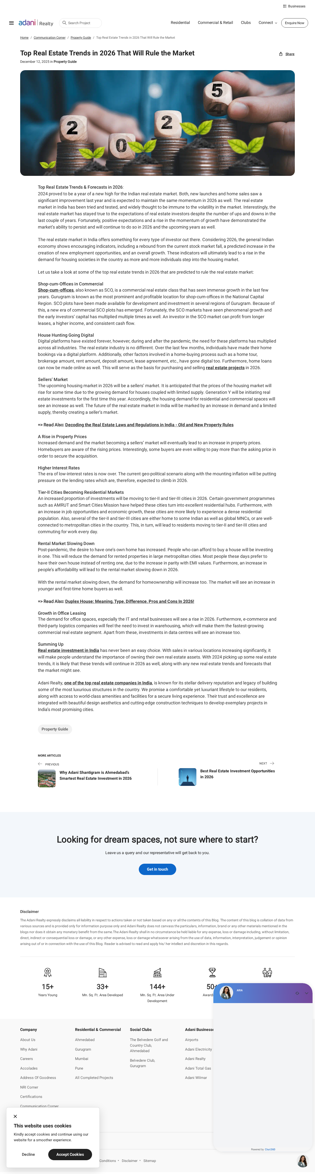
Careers (26, 1059)
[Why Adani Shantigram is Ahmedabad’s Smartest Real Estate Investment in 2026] (47, 778)
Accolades (29, 1068)
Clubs (246, 22)
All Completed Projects (94, 1077)
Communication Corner (39, 1106)
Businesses (296, 6)
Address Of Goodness (38, 1077)
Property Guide (65, 62)
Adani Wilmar (196, 1077)
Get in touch (157, 869)
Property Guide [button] (55, 729)
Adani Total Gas (198, 1068)
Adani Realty (195, 1059)
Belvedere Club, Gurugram (142, 1063)
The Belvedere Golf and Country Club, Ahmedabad (149, 1045)
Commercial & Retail (215, 22)
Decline (28, 1154)
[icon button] (15, 1116)
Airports (191, 1040)
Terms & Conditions (101, 1161)
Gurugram (83, 1049)
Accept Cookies (70, 1154)
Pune (79, 1068)
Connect (266, 22)
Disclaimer (130, 1161)
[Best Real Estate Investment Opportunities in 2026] (187, 776)
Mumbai (81, 1059)
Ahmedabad (84, 1040)
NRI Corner (29, 1087)
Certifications (31, 1096)
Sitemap (149, 1161)
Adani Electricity (198, 1049)
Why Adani (28, 1049)
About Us (27, 1040)
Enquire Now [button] (294, 23)
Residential (180, 22)
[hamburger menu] (11, 22)
